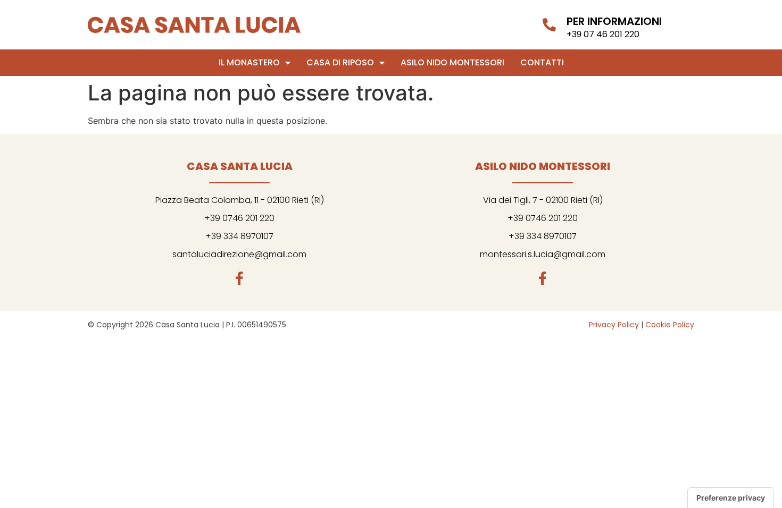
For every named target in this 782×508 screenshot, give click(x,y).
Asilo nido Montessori (452, 62)
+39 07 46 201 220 (603, 34)
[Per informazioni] (549, 24)
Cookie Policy (669, 324)
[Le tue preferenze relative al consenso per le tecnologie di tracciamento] (730, 498)
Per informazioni (614, 21)
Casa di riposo (340, 62)
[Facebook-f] (239, 278)
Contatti (542, 62)
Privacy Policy (614, 324)
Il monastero (249, 62)
